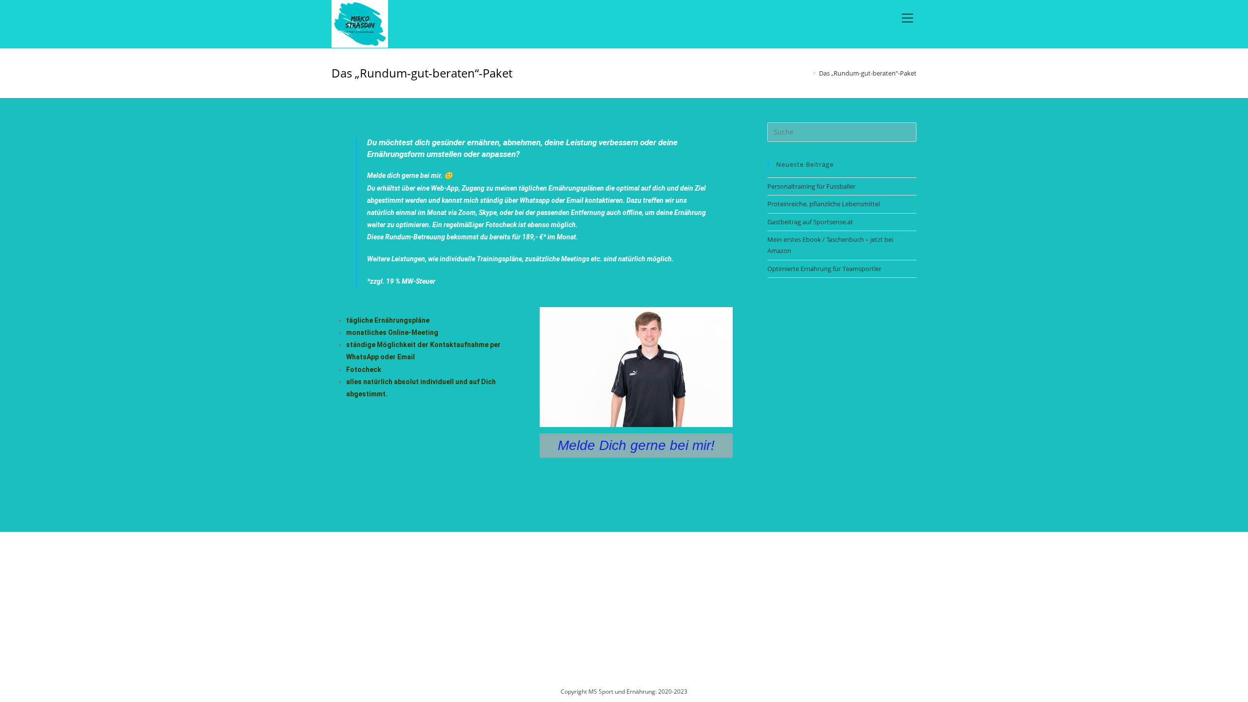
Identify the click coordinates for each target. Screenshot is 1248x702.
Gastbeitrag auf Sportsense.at (810, 221)
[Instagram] (364, 554)
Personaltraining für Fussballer (811, 186)
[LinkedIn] (381, 554)
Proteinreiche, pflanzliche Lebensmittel (823, 203)
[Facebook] (347, 554)
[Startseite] (807, 73)
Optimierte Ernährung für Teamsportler (824, 268)
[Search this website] (841, 131)
